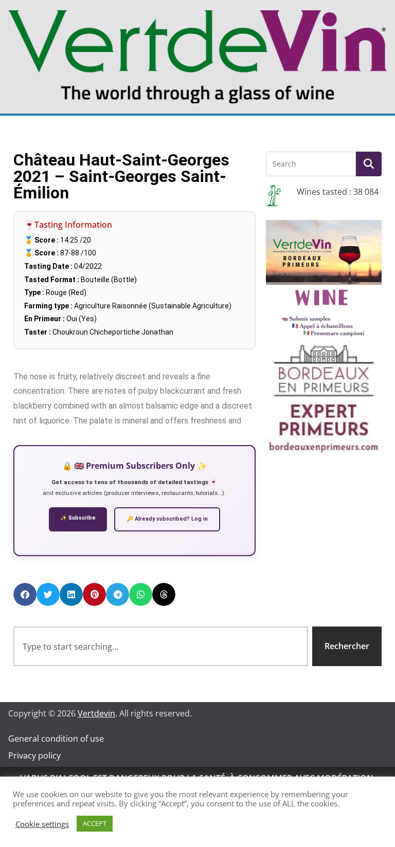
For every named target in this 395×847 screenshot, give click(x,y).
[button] (25, 594)
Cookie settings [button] (42, 823)
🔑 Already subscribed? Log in (167, 518)
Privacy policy (34, 755)
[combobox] (160, 646)
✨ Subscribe (78, 517)
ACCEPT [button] (94, 823)
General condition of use (56, 738)
